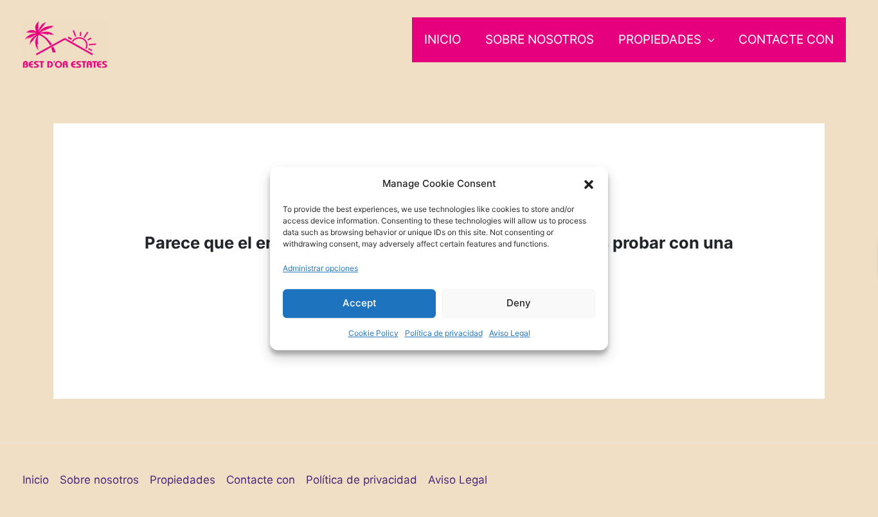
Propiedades (659, 39)
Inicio (442, 39)
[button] (588, 183)
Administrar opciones (320, 268)
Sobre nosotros (539, 39)
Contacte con (786, 39)
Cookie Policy (373, 333)
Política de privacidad (444, 333)
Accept (360, 303)
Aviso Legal (509, 333)
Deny (518, 303)
